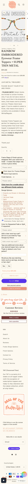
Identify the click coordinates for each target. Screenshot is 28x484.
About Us (6, 338)
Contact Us (7, 355)
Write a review (14, 317)
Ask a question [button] (14, 321)
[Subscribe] (23, 442)
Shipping (3, 72)
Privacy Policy (8, 359)
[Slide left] (10, 45)
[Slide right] (17, 45)
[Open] (3, 480)
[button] (4, 5)
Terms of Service (9, 363)
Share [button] (5, 294)
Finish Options (8, 351)
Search (5, 334)
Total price (6, 271)
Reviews (6, 342)
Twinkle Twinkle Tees (13, 479)
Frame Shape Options (10, 347)
